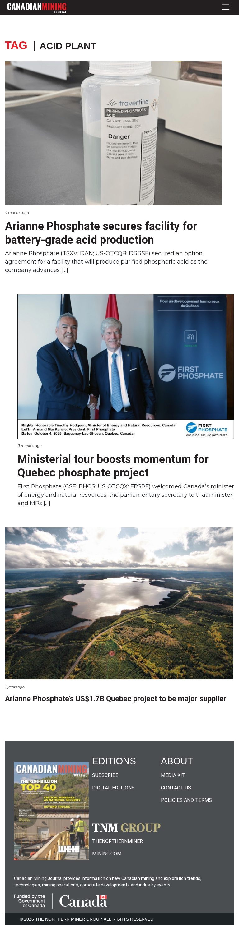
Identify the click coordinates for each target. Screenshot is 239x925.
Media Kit (173, 775)
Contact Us (176, 788)
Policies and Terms (186, 800)
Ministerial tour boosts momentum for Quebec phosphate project (113, 466)
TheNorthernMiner (117, 841)
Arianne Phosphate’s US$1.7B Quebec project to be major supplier (115, 698)
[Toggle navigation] (225, 7)
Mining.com (106, 854)
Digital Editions (113, 788)
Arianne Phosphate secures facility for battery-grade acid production (101, 233)
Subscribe (105, 775)
